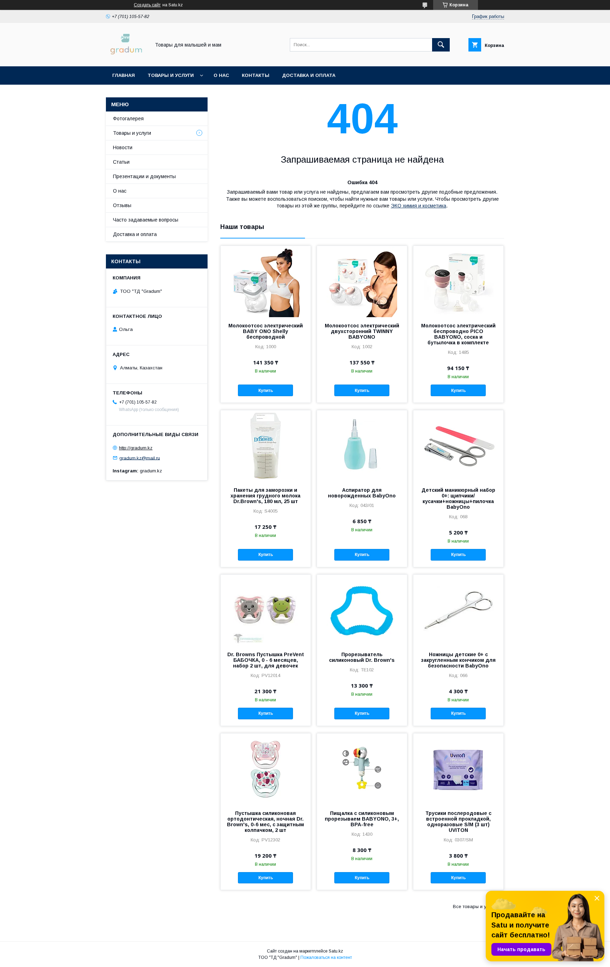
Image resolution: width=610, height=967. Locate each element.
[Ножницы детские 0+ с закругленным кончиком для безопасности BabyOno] (458, 610)
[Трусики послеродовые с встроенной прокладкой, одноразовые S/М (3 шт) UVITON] (458, 768)
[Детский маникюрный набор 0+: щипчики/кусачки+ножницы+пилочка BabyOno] (458, 445)
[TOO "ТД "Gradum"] (126, 57)
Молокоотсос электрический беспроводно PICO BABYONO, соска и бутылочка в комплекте (458, 334)
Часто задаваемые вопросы (145, 220)
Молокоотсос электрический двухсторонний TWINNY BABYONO (362, 331)
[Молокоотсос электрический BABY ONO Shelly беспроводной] (266, 281)
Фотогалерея (128, 118)
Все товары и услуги (475, 906)
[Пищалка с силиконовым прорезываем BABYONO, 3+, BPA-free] (362, 768)
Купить (265, 390)
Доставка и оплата (308, 75)
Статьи (121, 162)
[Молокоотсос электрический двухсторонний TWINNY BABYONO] (362, 281)
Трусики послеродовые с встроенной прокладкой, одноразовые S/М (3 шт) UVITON (458, 821)
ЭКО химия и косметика (418, 205)
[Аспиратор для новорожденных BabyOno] (362, 445)
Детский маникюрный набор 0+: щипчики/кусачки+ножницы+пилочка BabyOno (458, 498)
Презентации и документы (144, 176)
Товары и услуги (171, 75)
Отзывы (122, 205)
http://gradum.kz (135, 448)
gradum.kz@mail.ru (139, 457)
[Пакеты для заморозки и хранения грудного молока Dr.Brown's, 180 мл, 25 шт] (266, 445)
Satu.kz (336, 951)
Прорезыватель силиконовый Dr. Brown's (362, 657)
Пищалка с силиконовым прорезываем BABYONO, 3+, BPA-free (362, 818)
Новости (122, 147)
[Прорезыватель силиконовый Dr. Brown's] (362, 610)
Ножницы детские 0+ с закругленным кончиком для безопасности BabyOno (458, 660)
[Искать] (441, 45)
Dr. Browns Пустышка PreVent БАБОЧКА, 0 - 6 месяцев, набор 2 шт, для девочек (265, 660)
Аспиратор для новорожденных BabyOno (362, 492)
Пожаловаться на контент (326, 957)
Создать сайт (147, 4)
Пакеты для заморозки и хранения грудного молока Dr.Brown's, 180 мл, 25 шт (265, 495)
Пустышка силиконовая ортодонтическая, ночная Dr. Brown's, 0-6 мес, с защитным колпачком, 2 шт (265, 821)
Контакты (255, 75)
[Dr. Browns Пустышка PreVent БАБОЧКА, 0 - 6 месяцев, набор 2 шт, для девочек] (266, 610)
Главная (123, 75)
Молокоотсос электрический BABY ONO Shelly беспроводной (265, 331)
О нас (221, 75)
